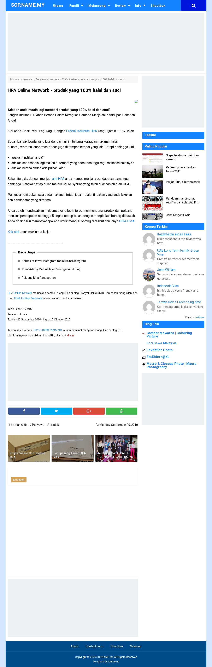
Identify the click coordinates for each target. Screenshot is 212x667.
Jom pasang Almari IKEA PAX (70, 455)
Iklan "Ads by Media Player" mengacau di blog (51, 269)
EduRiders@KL (158, 357)
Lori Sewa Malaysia (162, 343)
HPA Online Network (20, 293)
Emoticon (18, 479)
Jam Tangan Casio (178, 215)
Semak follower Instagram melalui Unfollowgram (54, 261)
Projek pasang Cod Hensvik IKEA (27, 455)
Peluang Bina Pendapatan (39, 277)
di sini (71, 335)
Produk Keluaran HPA (81, 131)
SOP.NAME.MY (104, 656)
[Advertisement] (106, 42)
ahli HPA (58, 179)
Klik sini (13, 232)
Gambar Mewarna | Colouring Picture (169, 334)
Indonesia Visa (168, 286)
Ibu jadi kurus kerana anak (183, 182)
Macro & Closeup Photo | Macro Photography (171, 365)
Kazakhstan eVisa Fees (174, 234)
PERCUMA (126, 221)
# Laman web (18, 424)
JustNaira (199, 317)
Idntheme (113, 661)
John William (166, 270)
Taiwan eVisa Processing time (179, 302)
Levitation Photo (160, 350)
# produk (53, 424)
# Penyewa (37, 424)
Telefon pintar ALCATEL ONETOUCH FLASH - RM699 (116, 455)
